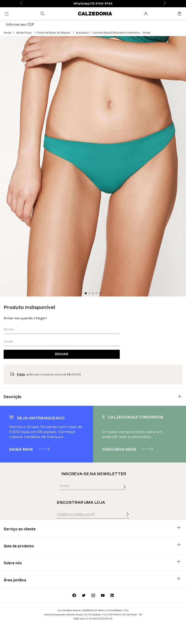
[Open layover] (125, 491)
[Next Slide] (164, 3)
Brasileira (82, 32)
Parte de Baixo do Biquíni (53, 32)
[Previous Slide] (21, 3)
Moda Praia (23, 32)
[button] (43, 13)
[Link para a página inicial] (7, 32)
